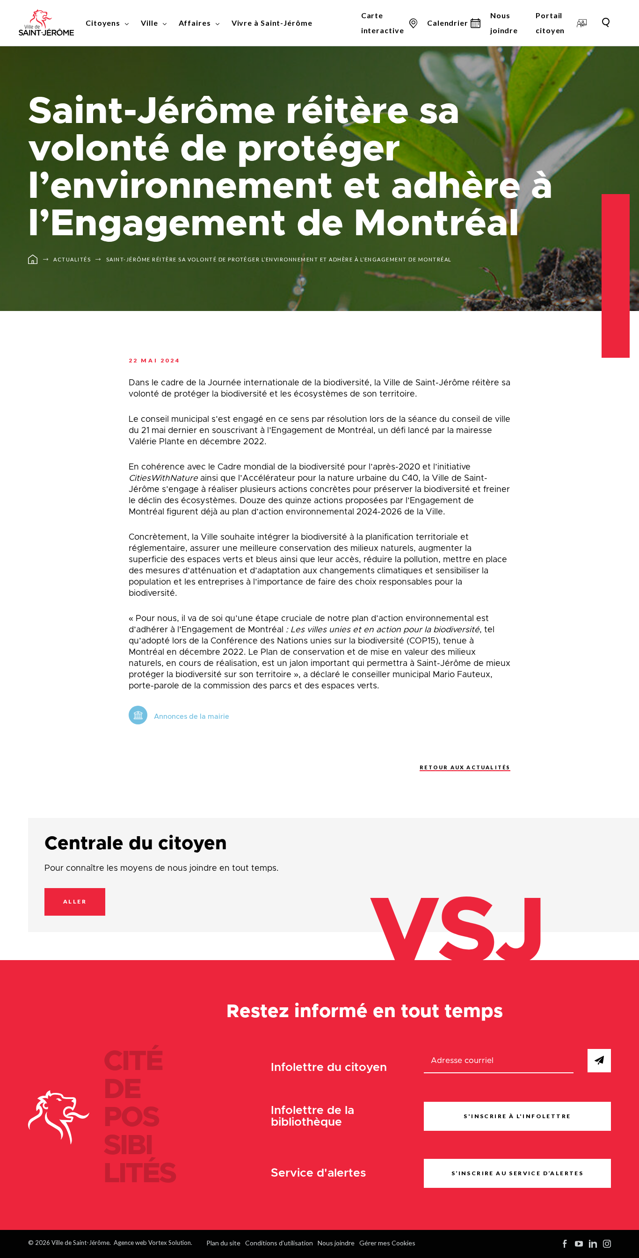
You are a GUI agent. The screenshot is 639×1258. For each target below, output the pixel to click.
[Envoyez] (599, 1060)
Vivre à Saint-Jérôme (272, 22)
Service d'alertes (318, 1173)
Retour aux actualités (465, 767)
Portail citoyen (550, 23)
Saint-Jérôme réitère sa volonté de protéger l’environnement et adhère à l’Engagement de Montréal (279, 259)
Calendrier (447, 22)
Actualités (72, 259)
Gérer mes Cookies (387, 1243)
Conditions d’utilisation (279, 1243)
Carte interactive (382, 23)
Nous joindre (504, 23)
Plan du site (223, 1243)
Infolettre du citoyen (329, 1067)
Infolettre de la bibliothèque (312, 1116)
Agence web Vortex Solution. (153, 1242)
